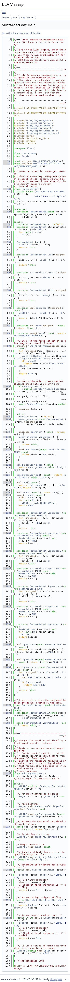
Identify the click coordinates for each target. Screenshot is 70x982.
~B (28, 634)
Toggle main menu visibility (4, 12)
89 (6, 346)
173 (6, 624)
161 (6, 586)
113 (6, 437)
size (41, 333)
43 (6, 189)
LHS (30, 677)
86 (6, 333)
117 (6, 449)
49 (6, 211)
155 (6, 568)
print (38, 837)
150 (6, 551)
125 (6, 475)
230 (6, 827)
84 (6, 325)
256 (6, 918)
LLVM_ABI (21, 786)
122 (6, 465)
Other (17, 670)
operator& (53, 568)
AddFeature (41, 806)
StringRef (55, 806)
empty (43, 875)
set (24, 234)
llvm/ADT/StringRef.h (40, 125)
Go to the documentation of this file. (21, 33)
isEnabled (47, 918)
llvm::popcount (42, 503)
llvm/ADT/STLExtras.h (40, 123)
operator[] (42, 308)
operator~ (53, 624)
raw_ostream (29, 153)
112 (6, 432)
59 (6, 242)
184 (6, 659)
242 (6, 870)
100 (6, 386)
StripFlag (44, 900)
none (25, 492)
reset (52, 272)
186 (6, 667)
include (5, 17)
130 (6, 492)
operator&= (55, 551)
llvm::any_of (36, 485)
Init (39, 229)
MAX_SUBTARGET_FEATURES (47, 163)
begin (39, 465)
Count (31, 497)
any (25, 482)
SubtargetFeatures (33, 773)
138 (6, 513)
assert (23, 875)
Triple (25, 156)
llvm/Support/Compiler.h (42, 131)
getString (50, 796)
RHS (17, 452)
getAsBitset (51, 723)
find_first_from (38, 346)
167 (6, 606)
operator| (53, 606)
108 (6, 416)
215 (6, 773)
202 (6, 723)
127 (6, 482)
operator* (36, 432)
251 (6, 900)
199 (6, 713)
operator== (32, 449)
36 (6, 161)
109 (6, 419)
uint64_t (45, 260)
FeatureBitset (30, 189)
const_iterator (33, 386)
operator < (30, 667)
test (38, 325)
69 (6, 272)
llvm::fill (25, 244)
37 (6, 163)
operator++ (46, 437)
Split (47, 951)
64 (6, 254)
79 (6, 308)
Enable (31, 809)
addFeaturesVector (46, 814)
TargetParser (27, 17)
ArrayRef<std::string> (27, 816)
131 (6, 495)
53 (6, 224)
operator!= (29, 659)
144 (6, 533)
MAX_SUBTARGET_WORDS (45, 161)
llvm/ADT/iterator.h (39, 128)
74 (6, 290)
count (29, 495)
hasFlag (36, 870)
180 (6, 644)
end (38, 475)
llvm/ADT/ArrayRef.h (39, 120)
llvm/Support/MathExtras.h (43, 133)
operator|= (55, 586)
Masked (37, 356)
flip (51, 290)
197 (6, 705)
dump (37, 847)
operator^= (55, 513)
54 (6, 227)
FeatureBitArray (31, 705)
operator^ (53, 533)
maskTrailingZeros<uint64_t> (40, 357)
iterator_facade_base (46, 389)
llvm (15, 17)
